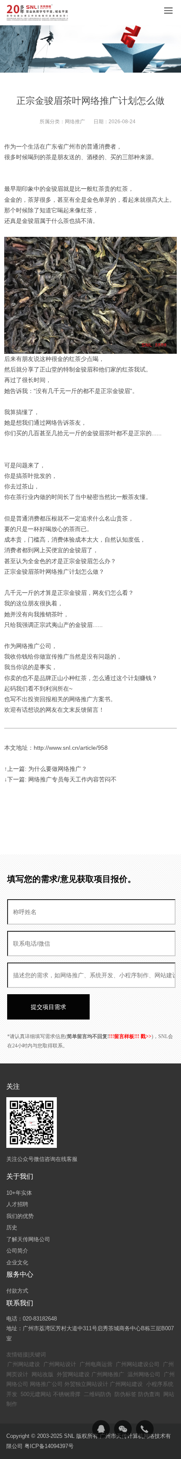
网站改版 (42, 1374)
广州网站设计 (59, 1364)
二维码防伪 (97, 1394)
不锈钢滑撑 (66, 1394)
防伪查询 (149, 1394)
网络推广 (75, 122)
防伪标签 (125, 1394)
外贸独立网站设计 (86, 1384)
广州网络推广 (107, 1374)
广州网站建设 (23, 1364)
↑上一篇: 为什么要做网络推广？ (45, 768)
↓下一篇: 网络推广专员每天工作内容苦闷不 (60, 779)
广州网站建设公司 (138, 1364)
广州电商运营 (96, 1364)
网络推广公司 (46, 1384)
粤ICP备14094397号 (49, 1446)
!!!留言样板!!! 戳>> (130, 1036)
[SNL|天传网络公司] (37, 12)
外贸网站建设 (73, 1374)
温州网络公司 (144, 1374)
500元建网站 (36, 1394)
